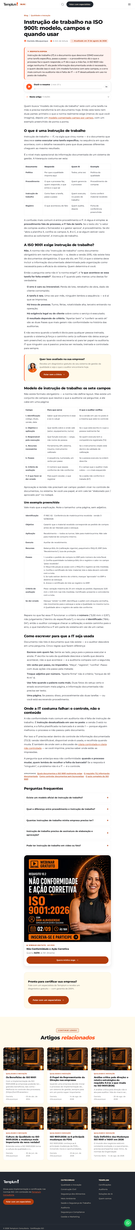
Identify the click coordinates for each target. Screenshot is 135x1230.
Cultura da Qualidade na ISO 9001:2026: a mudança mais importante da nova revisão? (23, 1139)
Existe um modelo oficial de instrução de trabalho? (54, 797)
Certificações (105, 1185)
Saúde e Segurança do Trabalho (76, 1203)
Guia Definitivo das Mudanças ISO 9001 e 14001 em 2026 (111, 1138)
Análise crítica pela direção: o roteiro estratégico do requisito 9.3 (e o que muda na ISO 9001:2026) (111, 1081)
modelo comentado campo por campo (71, 117)
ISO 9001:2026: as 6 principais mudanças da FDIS (67, 1138)
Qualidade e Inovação (40, 15)
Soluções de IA (106, 1194)
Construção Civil (68, 1189)
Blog (26, 15)
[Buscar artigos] (62, 4)
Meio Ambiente (68, 1198)
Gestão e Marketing (70, 1217)
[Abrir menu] (129, 4)
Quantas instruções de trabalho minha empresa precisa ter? (59, 820)
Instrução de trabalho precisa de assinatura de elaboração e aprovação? (59, 833)
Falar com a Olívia (53, 374)
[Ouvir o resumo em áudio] (29, 87)
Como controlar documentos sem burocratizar (61, 776)
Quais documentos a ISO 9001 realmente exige (59, 773)
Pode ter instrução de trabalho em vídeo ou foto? (53, 845)
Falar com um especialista (47, 1000)
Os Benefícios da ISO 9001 (21, 1077)
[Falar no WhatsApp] (128, 1223)
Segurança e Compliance (73, 1212)
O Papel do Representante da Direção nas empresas (67, 1078)
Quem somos (105, 1198)
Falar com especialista (79, 4)
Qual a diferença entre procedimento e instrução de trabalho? (60, 809)
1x (106, 87)
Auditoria (65, 1207)
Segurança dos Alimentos (73, 1194)
